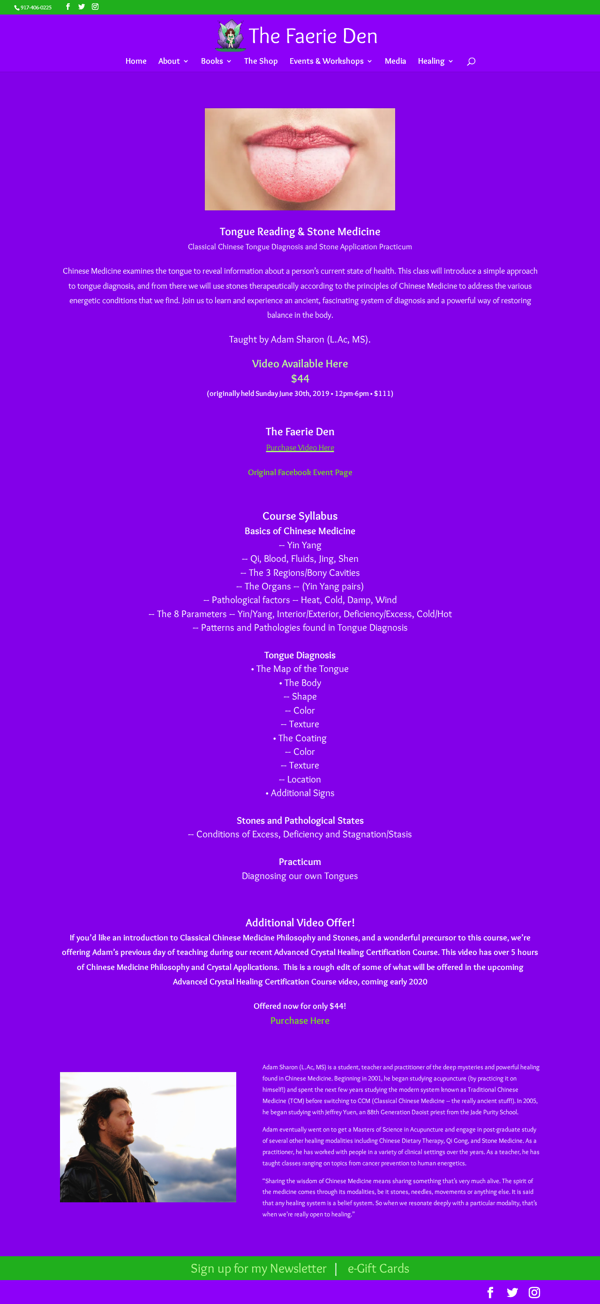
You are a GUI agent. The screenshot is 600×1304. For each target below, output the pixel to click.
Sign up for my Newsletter (260, 1268)
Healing (431, 62)
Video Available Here (300, 363)
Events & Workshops (327, 62)
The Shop (261, 62)
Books (212, 62)
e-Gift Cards (378, 1268)
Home (136, 62)
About (169, 62)
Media (395, 62)
